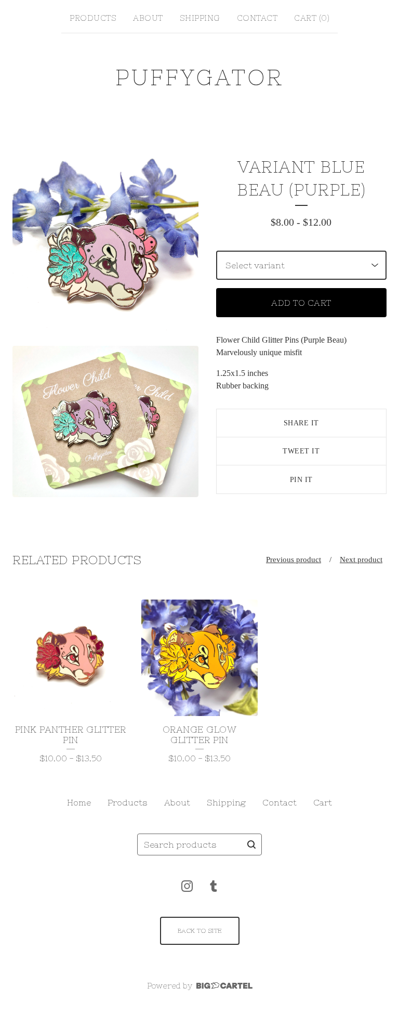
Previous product (293, 559)
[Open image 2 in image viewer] (105, 421)
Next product (361, 559)
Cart (322, 802)
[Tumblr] (213, 886)
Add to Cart (301, 302)
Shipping (200, 18)
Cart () (311, 18)
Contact (257, 18)
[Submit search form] (251, 844)
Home (79, 802)
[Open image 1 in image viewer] (105, 246)
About (148, 18)
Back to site (200, 930)
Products (93, 18)
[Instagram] (187, 886)
